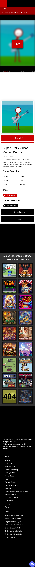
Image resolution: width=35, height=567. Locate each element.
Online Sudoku (10, 537)
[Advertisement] (17, 86)
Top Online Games (11, 498)
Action (7, 507)
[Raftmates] (25, 365)
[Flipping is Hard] (10, 271)
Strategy (8, 504)
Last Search (9, 501)
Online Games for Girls (13, 528)
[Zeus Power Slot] (10, 302)
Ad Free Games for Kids (13, 518)
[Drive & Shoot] (10, 381)
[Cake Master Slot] (25, 333)
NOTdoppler (11, 205)
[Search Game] (31, 4)
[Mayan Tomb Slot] (10, 318)
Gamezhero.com (25, 439)
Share (19, 219)
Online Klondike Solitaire (13, 534)
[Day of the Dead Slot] (10, 333)
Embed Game (19, 212)
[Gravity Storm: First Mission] (10, 286)
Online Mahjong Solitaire (13, 531)
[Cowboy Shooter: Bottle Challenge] (25, 271)
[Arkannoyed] (10, 365)
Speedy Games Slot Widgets (15, 515)
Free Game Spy (10, 494)
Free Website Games (12, 485)
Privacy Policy (10, 473)
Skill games (11, 195)
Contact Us (9, 463)
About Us (8, 460)
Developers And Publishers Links (16, 491)
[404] (10, 396)
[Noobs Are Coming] (25, 381)
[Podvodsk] (25, 396)
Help (6, 479)
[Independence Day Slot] (25, 286)
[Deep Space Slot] (25, 318)
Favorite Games (10, 482)
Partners (8, 488)
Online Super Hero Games (14, 525)
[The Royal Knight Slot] (10, 349)
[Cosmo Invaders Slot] (25, 302)
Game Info (19, 138)
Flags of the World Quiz (13, 522)
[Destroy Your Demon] (25, 349)
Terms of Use (9, 476)
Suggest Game (10, 466)
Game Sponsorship (11, 470)
